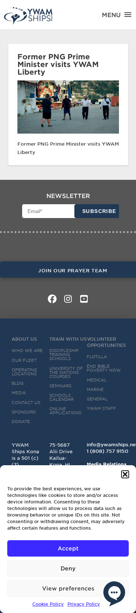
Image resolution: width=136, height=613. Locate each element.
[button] (125, 474)
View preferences (68, 588)
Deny (68, 568)
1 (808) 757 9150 (107, 451)
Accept (68, 548)
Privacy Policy (83, 604)
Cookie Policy (48, 604)
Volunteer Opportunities (106, 342)
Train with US (68, 339)
